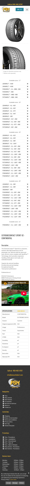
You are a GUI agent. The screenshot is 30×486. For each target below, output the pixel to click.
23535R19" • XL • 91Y (9, 135)
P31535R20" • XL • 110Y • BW (11, 216)
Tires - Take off (8, 443)
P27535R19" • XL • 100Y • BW (11, 162)
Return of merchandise (10, 418)
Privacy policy (8, 421)
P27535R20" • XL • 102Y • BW (11, 206)
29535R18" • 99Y (7, 116)
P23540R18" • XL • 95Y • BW (11, 121)
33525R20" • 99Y (7, 189)
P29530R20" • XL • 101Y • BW (11, 211)
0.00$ (20, 9)
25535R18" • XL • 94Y (9, 113)
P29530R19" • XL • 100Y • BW (11, 170)
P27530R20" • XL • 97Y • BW (11, 203)
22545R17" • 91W (7, 83)
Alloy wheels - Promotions (11, 446)
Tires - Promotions (9, 437)
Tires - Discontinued (10, 441)
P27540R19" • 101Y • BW (10, 165)
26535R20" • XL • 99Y (9, 187)
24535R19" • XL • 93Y (9, 138)
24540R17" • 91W (7, 86)
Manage (15, 483)
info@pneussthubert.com (15, 375)
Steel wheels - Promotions (11, 448)
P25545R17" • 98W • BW (10, 94)
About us (7, 405)
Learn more (13, 479)
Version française (9, 425)
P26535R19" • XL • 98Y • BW (11, 157)
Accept (8, 483)
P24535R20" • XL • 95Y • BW (11, 192)
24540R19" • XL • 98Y (9, 141)
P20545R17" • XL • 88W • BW (11, 89)
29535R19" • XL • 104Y (9, 143)
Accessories (8, 401)
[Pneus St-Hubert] (6, 9)
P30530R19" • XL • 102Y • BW (11, 173)
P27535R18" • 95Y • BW (9, 127)
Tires (5, 396)
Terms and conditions (10, 420)
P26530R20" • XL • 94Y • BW (11, 200)
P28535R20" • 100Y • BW (10, 208)
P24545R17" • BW (7, 92)
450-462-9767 (18, 370)
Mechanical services (10, 403)
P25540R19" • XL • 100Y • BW (11, 154)
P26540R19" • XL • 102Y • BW (11, 159)
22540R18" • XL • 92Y (9, 105)
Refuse (22, 483)
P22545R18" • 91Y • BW (9, 119)
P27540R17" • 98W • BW (10, 97)
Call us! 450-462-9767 (15, 4)
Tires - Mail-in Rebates (10, 445)
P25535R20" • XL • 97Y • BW (11, 195)
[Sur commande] (27, 84)
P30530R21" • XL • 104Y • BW (11, 225)
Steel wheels (8, 399)
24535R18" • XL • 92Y (9, 108)
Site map (7, 423)
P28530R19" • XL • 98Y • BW (11, 168)
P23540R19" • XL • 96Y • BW (11, 149)
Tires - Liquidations (9, 439)
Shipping (7, 416)
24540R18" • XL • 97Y (9, 111)
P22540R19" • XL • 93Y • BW (11, 146)
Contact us (7, 407)
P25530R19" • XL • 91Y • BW (11, 151)
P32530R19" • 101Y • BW (10, 176)
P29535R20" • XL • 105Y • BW (11, 214)
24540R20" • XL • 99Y (9, 184)
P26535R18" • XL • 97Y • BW (11, 124)
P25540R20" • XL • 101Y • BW (11, 198)
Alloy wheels (8, 397)
